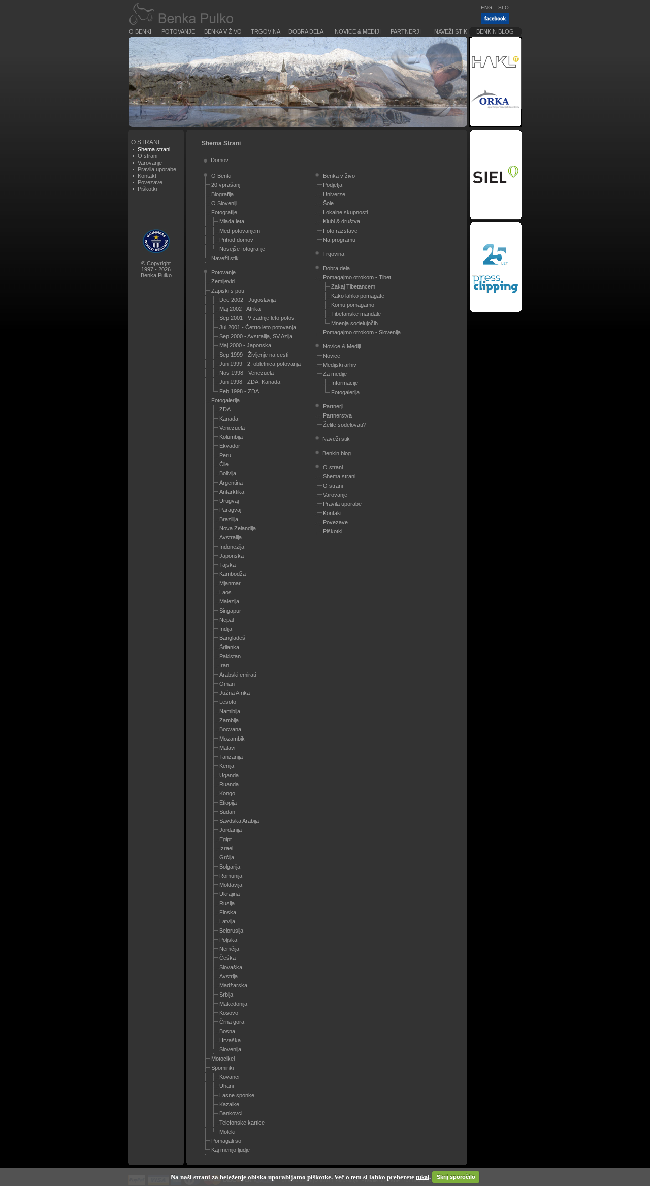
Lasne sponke (236, 1095)
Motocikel (223, 1058)
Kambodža (232, 574)
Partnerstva (337, 415)
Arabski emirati (237, 674)
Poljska (228, 940)
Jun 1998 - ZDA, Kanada (249, 382)
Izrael (226, 848)
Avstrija (228, 976)
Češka (227, 958)
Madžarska (233, 985)
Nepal (226, 620)
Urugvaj (229, 501)
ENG (486, 7)
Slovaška (230, 967)
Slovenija (230, 1049)
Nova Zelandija (237, 528)
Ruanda (229, 784)
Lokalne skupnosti (345, 212)
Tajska (227, 565)
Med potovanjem (239, 231)
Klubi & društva (341, 221)
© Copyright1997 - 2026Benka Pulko (156, 269)
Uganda (229, 775)
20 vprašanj (225, 185)
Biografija (222, 194)
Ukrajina (229, 894)
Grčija (226, 857)
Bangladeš (232, 638)
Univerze (334, 194)
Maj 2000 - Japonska (245, 345)
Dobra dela (305, 31)
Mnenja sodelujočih (354, 323)
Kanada (228, 418)
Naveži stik (450, 31)
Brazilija (228, 519)
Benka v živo (223, 31)
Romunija (230, 876)
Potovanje (178, 31)
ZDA (225, 409)
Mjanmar (230, 583)
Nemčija (229, 949)
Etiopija (228, 802)
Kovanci (229, 1077)
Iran (224, 665)
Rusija (227, 903)
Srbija (226, 994)
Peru (225, 455)
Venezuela (232, 428)
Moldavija (230, 885)
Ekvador (229, 446)
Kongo (227, 793)
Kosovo (228, 1013)
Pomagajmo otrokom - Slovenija (362, 332)
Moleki (227, 1132)
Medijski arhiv (339, 365)
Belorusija (231, 930)
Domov (220, 160)
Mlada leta (231, 221)
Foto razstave (340, 231)
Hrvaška (230, 1040)
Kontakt (147, 176)
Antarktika (231, 492)
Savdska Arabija (239, 821)
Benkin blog (495, 31)
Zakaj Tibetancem (353, 286)
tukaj (422, 1177)
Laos (225, 592)
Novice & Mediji (358, 31)
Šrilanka (229, 647)
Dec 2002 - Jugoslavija (247, 300)
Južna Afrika (234, 693)
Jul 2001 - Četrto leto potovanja (257, 327)
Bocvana (230, 729)
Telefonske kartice (242, 1122)
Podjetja (332, 185)
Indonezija (231, 546)
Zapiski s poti (227, 290)
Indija (225, 629)
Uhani (226, 1086)
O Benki (140, 31)
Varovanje (150, 162)
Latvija (227, 921)
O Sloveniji (224, 203)
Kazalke (229, 1104)
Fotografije (224, 212)
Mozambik (232, 738)
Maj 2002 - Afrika (240, 309)
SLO (503, 7)
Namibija (229, 711)
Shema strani (339, 476)
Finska (227, 912)
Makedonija (233, 1004)
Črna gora (231, 1022)
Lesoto (227, 702)
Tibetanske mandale (356, 314)
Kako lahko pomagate (357, 296)
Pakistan (230, 656)
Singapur (230, 610)
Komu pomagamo (352, 305)
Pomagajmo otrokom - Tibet (357, 277)
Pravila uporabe (157, 169)
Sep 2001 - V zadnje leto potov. (257, 318)
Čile (224, 464)
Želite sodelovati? (344, 425)
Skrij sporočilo (456, 1177)
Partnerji (406, 31)
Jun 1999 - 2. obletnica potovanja (260, 364)
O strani (147, 156)
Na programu (339, 240)
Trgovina (265, 31)
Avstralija (230, 537)
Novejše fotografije (242, 249)
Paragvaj (230, 510)
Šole (328, 203)
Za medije (335, 374)
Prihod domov (236, 240)
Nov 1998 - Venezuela (246, 373)
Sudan (227, 812)
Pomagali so (226, 1141)
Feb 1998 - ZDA (239, 391)
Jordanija (230, 830)
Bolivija (227, 473)
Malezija (229, 601)
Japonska (231, 556)
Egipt (225, 839)
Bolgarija (229, 866)
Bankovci (230, 1113)
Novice (331, 355)
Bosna (227, 1031)
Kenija (226, 766)
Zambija (229, 720)
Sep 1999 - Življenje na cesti (253, 354)
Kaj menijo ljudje (230, 1150)
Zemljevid (223, 281)
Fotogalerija (225, 400)
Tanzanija (231, 757)
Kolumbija (231, 437)
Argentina (231, 482)
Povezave (150, 182)
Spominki (222, 1068)
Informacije (344, 383)
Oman (227, 684)
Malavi (227, 748)
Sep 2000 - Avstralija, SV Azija (255, 336)
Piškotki (147, 189)
